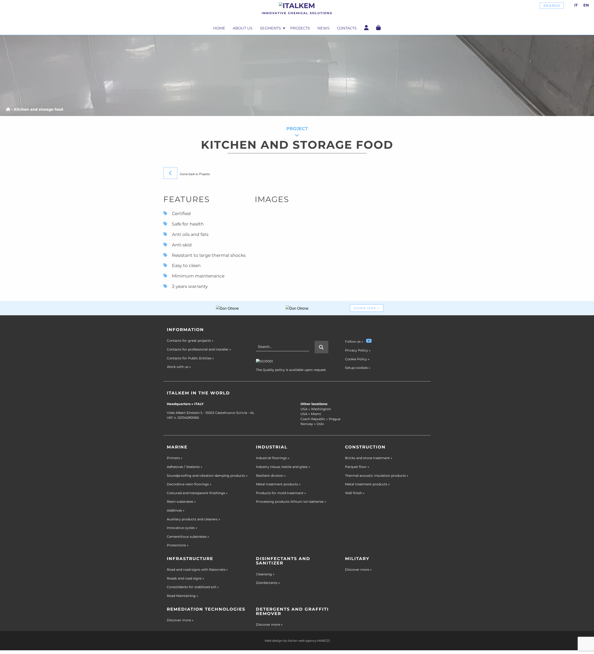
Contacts (347, 28)
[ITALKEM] (297, 5)
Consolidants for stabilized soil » (193, 587)
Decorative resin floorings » (189, 484)
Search (551, 5)
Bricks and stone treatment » (368, 458)
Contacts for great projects (190, 340)
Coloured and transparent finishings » (197, 493)
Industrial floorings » (272, 458)
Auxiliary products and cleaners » (193, 519)
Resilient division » (271, 476)
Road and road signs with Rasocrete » (197, 569)
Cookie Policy (356, 359)
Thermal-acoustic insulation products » (376, 476)
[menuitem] (219, 28)
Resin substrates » (181, 501)
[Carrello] (378, 28)
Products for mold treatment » (281, 493)
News (323, 28)
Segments (270, 28)
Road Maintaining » (182, 596)
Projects (300, 28)
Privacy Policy (356, 350)
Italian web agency (302, 640)
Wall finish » (355, 493)
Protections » (177, 545)
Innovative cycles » (182, 528)
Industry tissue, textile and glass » (283, 467)
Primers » (174, 458)
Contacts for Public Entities (190, 358)
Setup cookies (356, 368)
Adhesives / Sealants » (184, 467)
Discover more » (358, 569)
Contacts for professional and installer (199, 349)
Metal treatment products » (278, 484)
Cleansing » (265, 574)
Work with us (179, 367)
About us (242, 28)
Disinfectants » (268, 583)
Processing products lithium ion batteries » (291, 501)
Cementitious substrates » (188, 537)
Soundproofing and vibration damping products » (207, 476)
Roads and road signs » (185, 578)
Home (219, 28)
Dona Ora (367, 308)
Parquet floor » (357, 467)
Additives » (175, 510)
